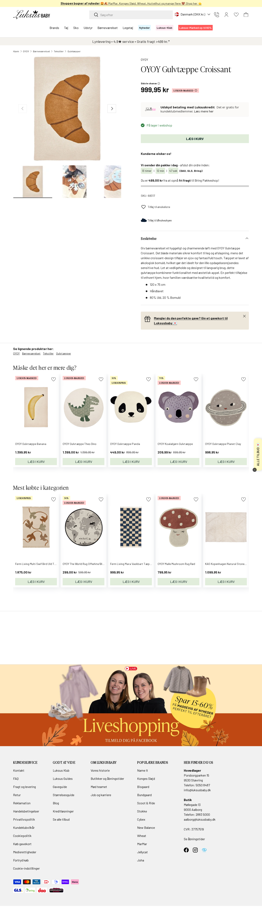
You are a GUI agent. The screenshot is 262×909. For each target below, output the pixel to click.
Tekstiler (59, 51)
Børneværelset (107, 28)
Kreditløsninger (63, 811)
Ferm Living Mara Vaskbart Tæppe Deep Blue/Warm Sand (145, 564)
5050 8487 (203, 785)
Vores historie (100, 770)
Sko (76, 28)
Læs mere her (203, 111)
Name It (142, 770)
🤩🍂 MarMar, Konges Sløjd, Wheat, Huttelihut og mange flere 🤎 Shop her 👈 (131, 3)
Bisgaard (143, 787)
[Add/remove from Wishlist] (53, 379)
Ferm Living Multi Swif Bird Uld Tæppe (38, 564)
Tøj (66, 28)
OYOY (26, 51)
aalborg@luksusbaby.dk (200, 819)
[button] (246, 15)
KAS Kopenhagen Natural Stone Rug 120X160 (233, 564)
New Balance (146, 827)
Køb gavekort (22, 844)
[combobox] (131, 14)
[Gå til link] (131, 705)
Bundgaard (144, 795)
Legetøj (128, 28)
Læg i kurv (195, 139)
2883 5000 (203, 814)
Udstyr (88, 28)
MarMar (142, 844)
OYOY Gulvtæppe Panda (125, 444)
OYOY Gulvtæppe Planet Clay (223, 444)
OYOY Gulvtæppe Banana (30, 444)
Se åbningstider (194, 839)
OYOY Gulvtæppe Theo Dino (79, 444)
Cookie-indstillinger (26, 868)
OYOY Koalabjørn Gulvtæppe (175, 444)
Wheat (141, 836)
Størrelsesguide (63, 795)
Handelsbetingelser (26, 811)
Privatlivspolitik (24, 819)
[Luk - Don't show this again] (255, 470)
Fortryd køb (21, 860)
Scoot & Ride (146, 803)
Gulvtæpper (74, 51)
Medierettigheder (24, 852)
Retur (17, 795)
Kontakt (18, 770)
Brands (54, 28)
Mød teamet (99, 787)
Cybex (141, 819)
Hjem (16, 51)
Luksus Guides (63, 778)
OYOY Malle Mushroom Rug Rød (176, 564)
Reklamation (21, 803)
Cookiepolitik (22, 836)
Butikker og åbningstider (107, 778)
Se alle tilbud (61, 819)
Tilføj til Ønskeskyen (160, 220)
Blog (56, 803)
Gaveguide (60, 787)
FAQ (16, 778)
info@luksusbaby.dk (197, 790)
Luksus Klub (61, 770)
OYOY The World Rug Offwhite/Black (85, 564)
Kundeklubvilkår (24, 827)
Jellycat (142, 852)
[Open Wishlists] (236, 14)
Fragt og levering (24, 787)
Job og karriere (101, 795)
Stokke (142, 811)
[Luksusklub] (151, 109)
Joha (140, 860)
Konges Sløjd (146, 778)
